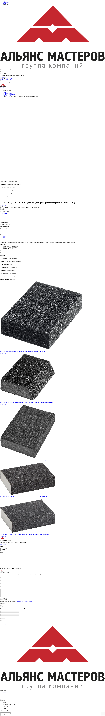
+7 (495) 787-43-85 (3, 213)
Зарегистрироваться (10, 78)
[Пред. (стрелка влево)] (0, 715)
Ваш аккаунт (5, 554)
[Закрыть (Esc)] (0, 714)
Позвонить (5, 697)
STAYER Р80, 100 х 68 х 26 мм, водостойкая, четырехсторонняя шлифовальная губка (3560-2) (22, 351)
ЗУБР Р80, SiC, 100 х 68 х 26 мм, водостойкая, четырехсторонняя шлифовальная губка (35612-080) (24, 496)
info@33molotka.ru (3, 544)
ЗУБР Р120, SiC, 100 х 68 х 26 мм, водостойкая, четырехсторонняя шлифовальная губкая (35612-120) (24, 534)
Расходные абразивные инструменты (9, 94)
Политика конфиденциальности (9, 566)
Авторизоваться (3, 77)
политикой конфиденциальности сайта (24, 601)
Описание (4, 236)
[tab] (54, 236)
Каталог (4, 693)
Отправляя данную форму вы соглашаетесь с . (16, 601)
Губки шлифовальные (7, 95)
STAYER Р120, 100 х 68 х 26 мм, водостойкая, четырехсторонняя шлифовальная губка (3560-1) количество (20, 207)
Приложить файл (3, 598)
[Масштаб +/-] (4, 714)
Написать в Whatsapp (4, 215)
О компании (5, 1)
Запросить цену (3, 205)
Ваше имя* (2, 610)
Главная (4, 92)
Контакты (4, 3)
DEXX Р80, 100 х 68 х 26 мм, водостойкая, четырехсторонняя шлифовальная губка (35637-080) (23, 460)
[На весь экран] (3, 714)
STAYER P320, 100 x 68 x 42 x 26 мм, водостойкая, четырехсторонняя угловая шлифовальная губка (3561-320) (26, 402)
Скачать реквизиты (6, 555)
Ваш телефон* (3, 613)
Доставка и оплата (6, 2)
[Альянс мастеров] (52, 68)
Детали (4, 237)
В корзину (2, 209)
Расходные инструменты (7, 93)
